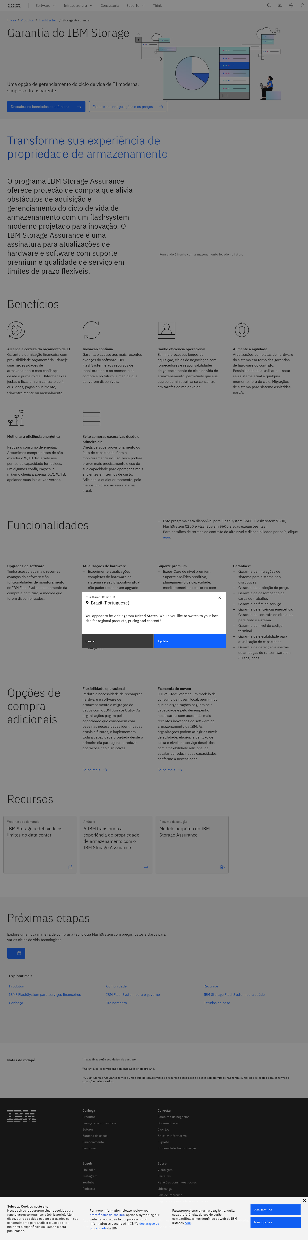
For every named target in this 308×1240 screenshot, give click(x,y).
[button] (304, 1200)
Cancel (90, 641)
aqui (188, 1223)
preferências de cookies (107, 1215)
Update (163, 641)
